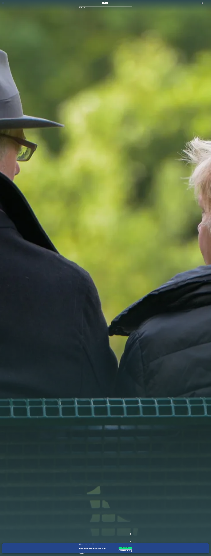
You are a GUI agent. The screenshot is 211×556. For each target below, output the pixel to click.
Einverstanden (125, 547)
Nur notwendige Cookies (125, 550)
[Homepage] (105, 3)
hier (105, 548)
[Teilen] (130, 541)
